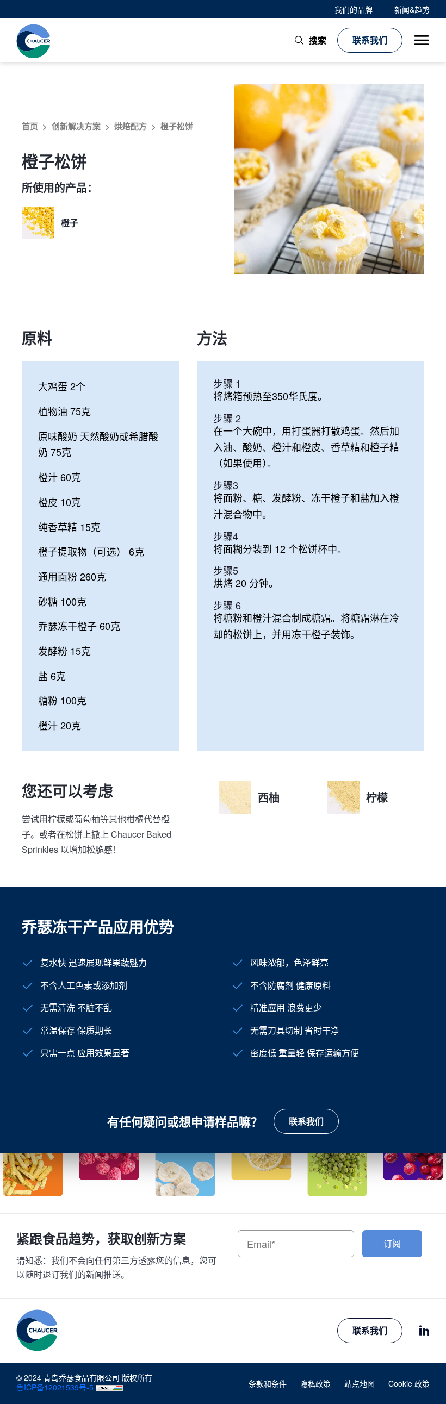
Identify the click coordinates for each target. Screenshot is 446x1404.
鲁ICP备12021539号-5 (55, 1387)
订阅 (392, 1243)
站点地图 (359, 1383)
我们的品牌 (353, 9)
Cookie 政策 (409, 1383)
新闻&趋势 (412, 9)
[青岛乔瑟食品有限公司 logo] (33, 40)
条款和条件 (268, 1383)
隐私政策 (315, 1383)
